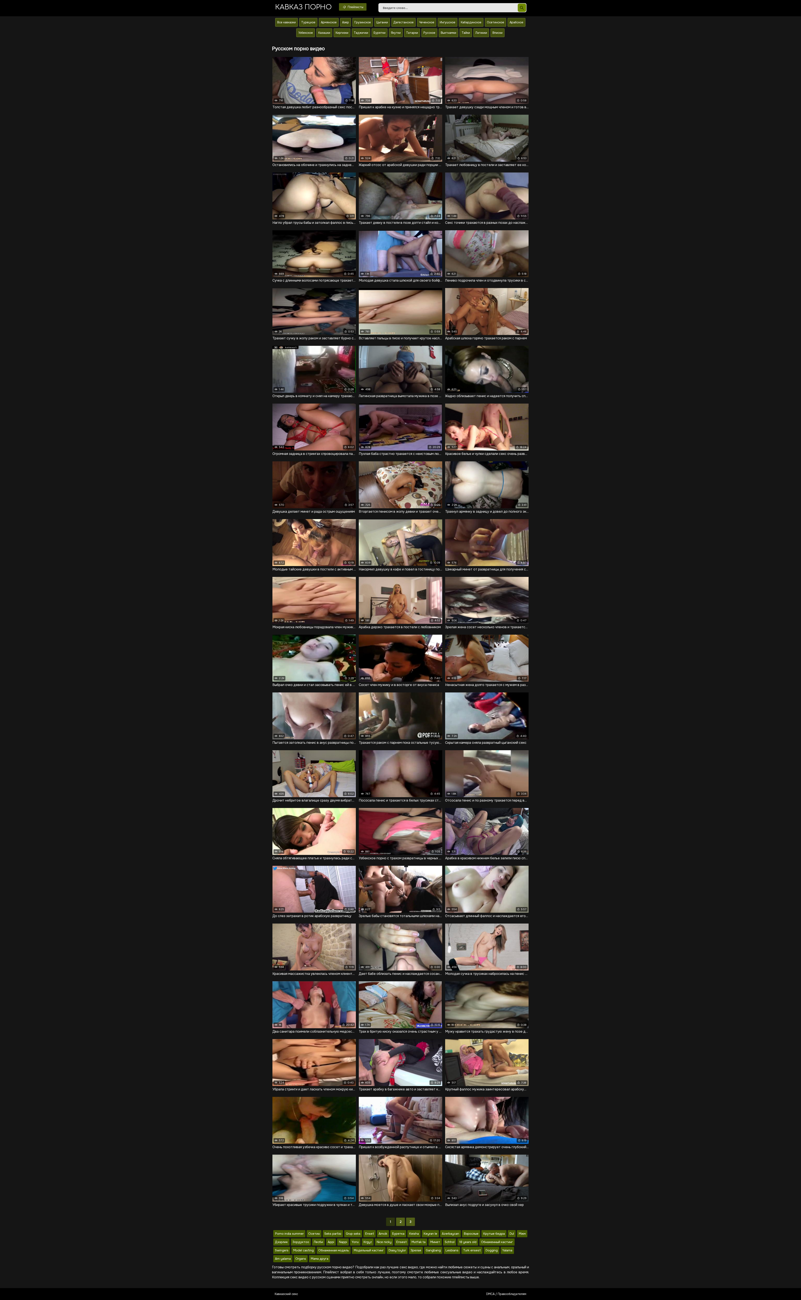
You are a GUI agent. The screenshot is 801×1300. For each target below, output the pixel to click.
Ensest (401, 1242)
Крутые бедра (494, 1234)
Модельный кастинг (369, 1250)
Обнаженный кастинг (497, 1242)
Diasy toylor (397, 1250)
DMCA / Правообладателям (506, 1294)
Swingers (281, 1250)
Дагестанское (403, 22)
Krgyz (367, 1242)
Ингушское (447, 22)
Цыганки (382, 22)
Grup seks (353, 1234)
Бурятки (379, 33)
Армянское (329, 22)
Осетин (314, 1234)
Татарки (412, 33)
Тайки (466, 33)
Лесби (318, 1242)
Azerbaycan (450, 1234)
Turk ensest (472, 1250)
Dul (511, 1234)
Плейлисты (355, 7)
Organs (300, 1259)
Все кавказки (286, 22)
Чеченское (426, 22)
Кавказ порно (303, 7)
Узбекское (305, 33)
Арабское (516, 22)
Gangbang (433, 1250)
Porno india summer (289, 1234)
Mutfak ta (418, 1242)
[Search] (522, 8)
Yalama (507, 1250)
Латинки (481, 33)
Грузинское (362, 22)
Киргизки (342, 33)
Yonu (355, 1242)
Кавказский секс (286, 1294)
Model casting (303, 1250)
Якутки (396, 33)
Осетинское (495, 22)
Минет (435, 1242)
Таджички (361, 33)
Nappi (343, 1242)
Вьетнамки (448, 33)
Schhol (450, 1242)
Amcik (383, 1234)
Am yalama (283, 1259)
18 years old (467, 1242)
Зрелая (416, 1250)
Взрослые (471, 1234)
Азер (345, 22)
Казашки (324, 33)
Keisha (414, 1234)
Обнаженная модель (333, 1250)
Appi (331, 1242)
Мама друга (319, 1259)
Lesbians (451, 1250)
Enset (369, 1234)
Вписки (497, 33)
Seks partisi (332, 1234)
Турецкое (308, 22)
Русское (429, 33)
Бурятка (398, 1234)
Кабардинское (471, 22)
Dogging (491, 1250)
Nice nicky (384, 1242)
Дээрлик (281, 1242)
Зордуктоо (300, 1242)
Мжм (522, 1234)
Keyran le (430, 1234)
